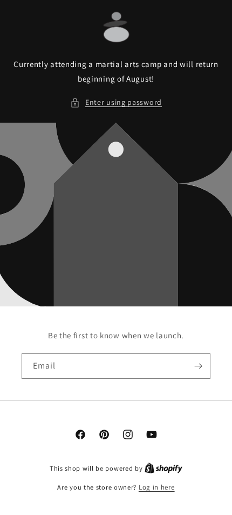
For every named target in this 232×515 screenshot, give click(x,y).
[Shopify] (163, 468)
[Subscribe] (198, 366)
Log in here (157, 487)
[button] (116, 102)
